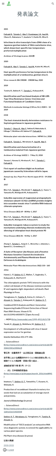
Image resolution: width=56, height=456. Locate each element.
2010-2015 (9, 445)
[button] (3, 3)
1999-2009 (9, 450)
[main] (28, 14)
